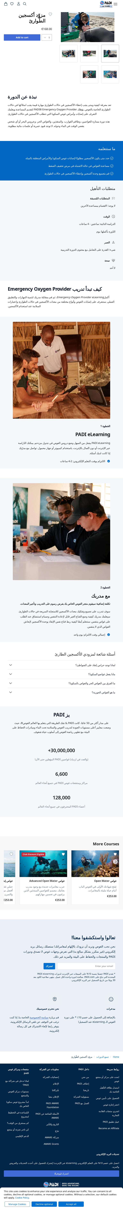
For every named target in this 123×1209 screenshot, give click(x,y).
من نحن (85, 1077)
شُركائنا (55, 1090)
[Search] (25, 4)
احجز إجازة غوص (111, 1104)
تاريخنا (86, 1090)
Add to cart (22, 37)
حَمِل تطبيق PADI (111, 1121)
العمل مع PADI (82, 1103)
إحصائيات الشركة (51, 1077)
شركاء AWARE (52, 1137)
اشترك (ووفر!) (62, 1173)
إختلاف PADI (83, 1083)
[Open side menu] (115, 4)
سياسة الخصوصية (39, 1017)
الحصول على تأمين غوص (107, 1098)
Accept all (71, 1204)
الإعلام (56, 1083)
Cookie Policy (22, 1197)
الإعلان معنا (54, 1096)
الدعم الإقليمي (22, 1136)
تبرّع (57, 1130)
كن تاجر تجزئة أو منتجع (18, 1129)
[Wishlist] (12, 4)
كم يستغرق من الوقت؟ (18, 1122)
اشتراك (49, 966)
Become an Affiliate (108, 1128)
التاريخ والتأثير (52, 1124)
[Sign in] (18, 4)
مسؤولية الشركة (81, 1096)
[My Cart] (6, 4)
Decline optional (44, 1204)
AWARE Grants (51, 1143)
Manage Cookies (17, 1204)
